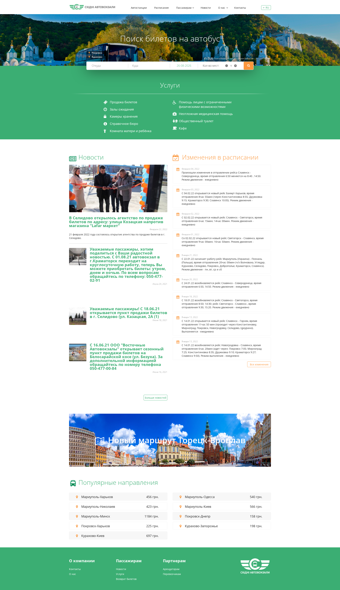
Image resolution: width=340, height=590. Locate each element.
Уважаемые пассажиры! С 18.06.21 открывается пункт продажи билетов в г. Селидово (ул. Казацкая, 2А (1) (128, 312)
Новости (206, 7)
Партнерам (174, 560)
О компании (82, 560)
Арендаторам (171, 569)
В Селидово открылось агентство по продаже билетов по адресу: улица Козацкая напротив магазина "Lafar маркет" (116, 221)
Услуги (120, 574)
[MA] (92, 7)
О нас (221, 7)
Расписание (161, 7)
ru (267, 7)
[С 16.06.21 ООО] (77, 352)
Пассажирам (183, 7)
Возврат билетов (126, 579)
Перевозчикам (172, 574)
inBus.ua (249, 58)
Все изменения (259, 364)
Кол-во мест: (211, 66)
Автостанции (139, 7)
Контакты (240, 7)
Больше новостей (155, 397)
